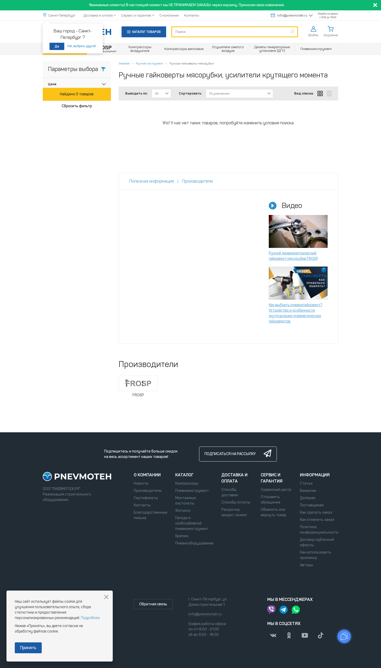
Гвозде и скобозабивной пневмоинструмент (192, 523)
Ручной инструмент (149, 63)
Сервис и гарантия (136, 15)
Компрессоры (186, 483)
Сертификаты (146, 498)
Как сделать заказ (316, 512)
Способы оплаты (235, 502)
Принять (28, 647)
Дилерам (307, 498)
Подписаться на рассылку (230, 454)
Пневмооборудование (194, 543)
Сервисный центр (276, 489)
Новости (141, 483)
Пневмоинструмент (192, 491)
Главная (124, 63)
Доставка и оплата (98, 15)
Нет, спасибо (106, 597)
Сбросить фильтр (77, 106)
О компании (169, 15)
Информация (315, 474)
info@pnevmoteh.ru (292, 15)
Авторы (306, 565)
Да (57, 46)
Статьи (306, 483)
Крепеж (181, 536)
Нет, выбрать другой (81, 46)
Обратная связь (153, 604)
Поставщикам (312, 505)
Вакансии (308, 491)
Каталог (184, 474)
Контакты (191, 15)
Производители (147, 491)
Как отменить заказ (317, 520)
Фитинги (182, 510)
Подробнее (90, 618)
